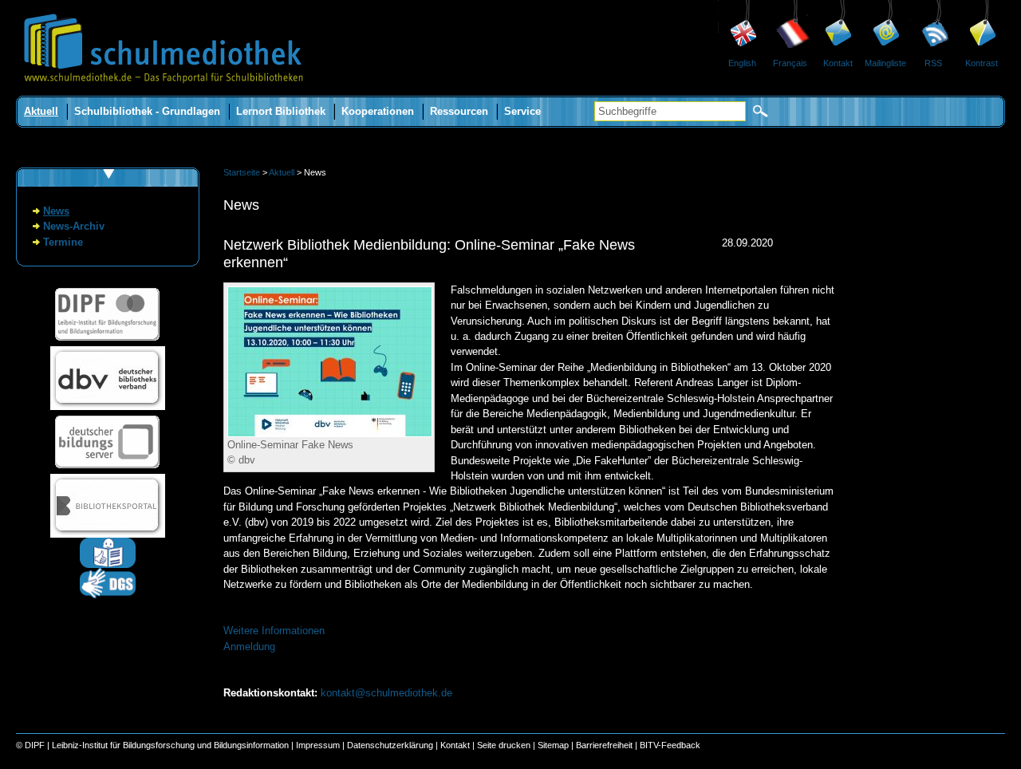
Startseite (241, 172)
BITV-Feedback (670, 745)
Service (522, 111)
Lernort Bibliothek (280, 111)
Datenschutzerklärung (390, 745)
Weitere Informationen (274, 631)
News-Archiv (73, 226)
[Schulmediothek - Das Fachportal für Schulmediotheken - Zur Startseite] (163, 92)
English (742, 63)
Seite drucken (503, 745)
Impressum (318, 745)
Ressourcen (459, 111)
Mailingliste (885, 63)
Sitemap (553, 745)
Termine (63, 242)
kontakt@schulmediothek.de (386, 693)
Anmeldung (249, 647)
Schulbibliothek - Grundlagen (147, 111)
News (56, 211)
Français (790, 63)
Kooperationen (377, 111)
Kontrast (981, 63)
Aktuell (41, 111)
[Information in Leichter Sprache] (108, 564)
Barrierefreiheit (604, 745)
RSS (933, 63)
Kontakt (838, 63)
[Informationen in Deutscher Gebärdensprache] (108, 595)
